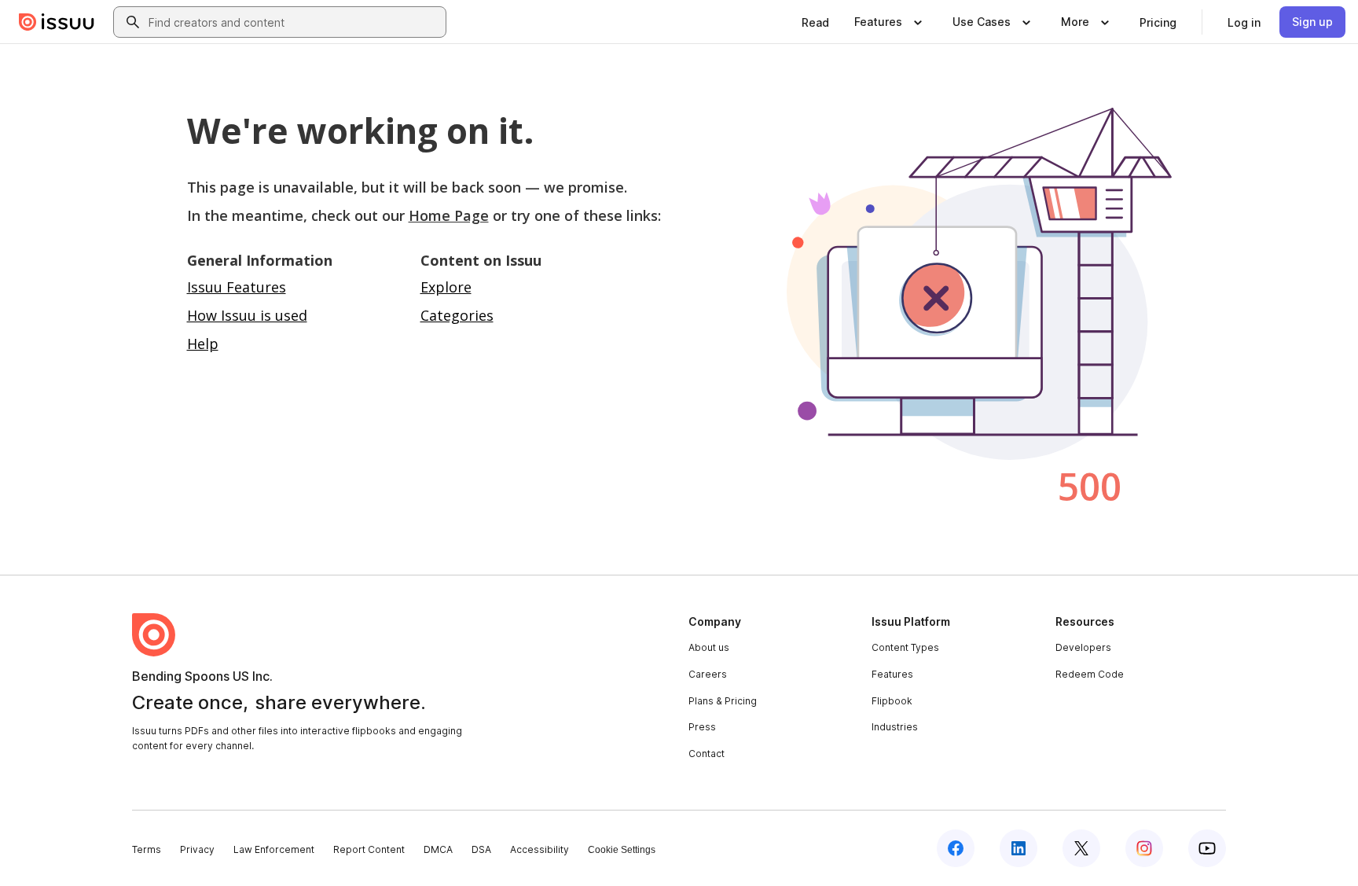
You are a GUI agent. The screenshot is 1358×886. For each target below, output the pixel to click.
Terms (146, 849)
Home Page (449, 215)
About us (708, 647)
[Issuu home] (57, 22)
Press (702, 727)
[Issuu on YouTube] (1207, 848)
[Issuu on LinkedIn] (1018, 848)
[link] (815, 22)
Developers (1083, 647)
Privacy (197, 849)
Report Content (369, 849)
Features (892, 674)
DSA (481, 849)
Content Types (905, 647)
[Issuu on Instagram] (1144, 848)
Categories (457, 315)
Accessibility (539, 849)
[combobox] (294, 22)
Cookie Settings (621, 849)
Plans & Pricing (722, 701)
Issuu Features (236, 287)
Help (202, 343)
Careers (707, 674)
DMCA (438, 849)
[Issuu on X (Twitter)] (1081, 848)
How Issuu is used (247, 315)
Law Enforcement (273, 849)
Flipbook (892, 701)
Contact (706, 753)
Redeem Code (1089, 674)
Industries (895, 727)
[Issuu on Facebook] (955, 848)
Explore (446, 287)
